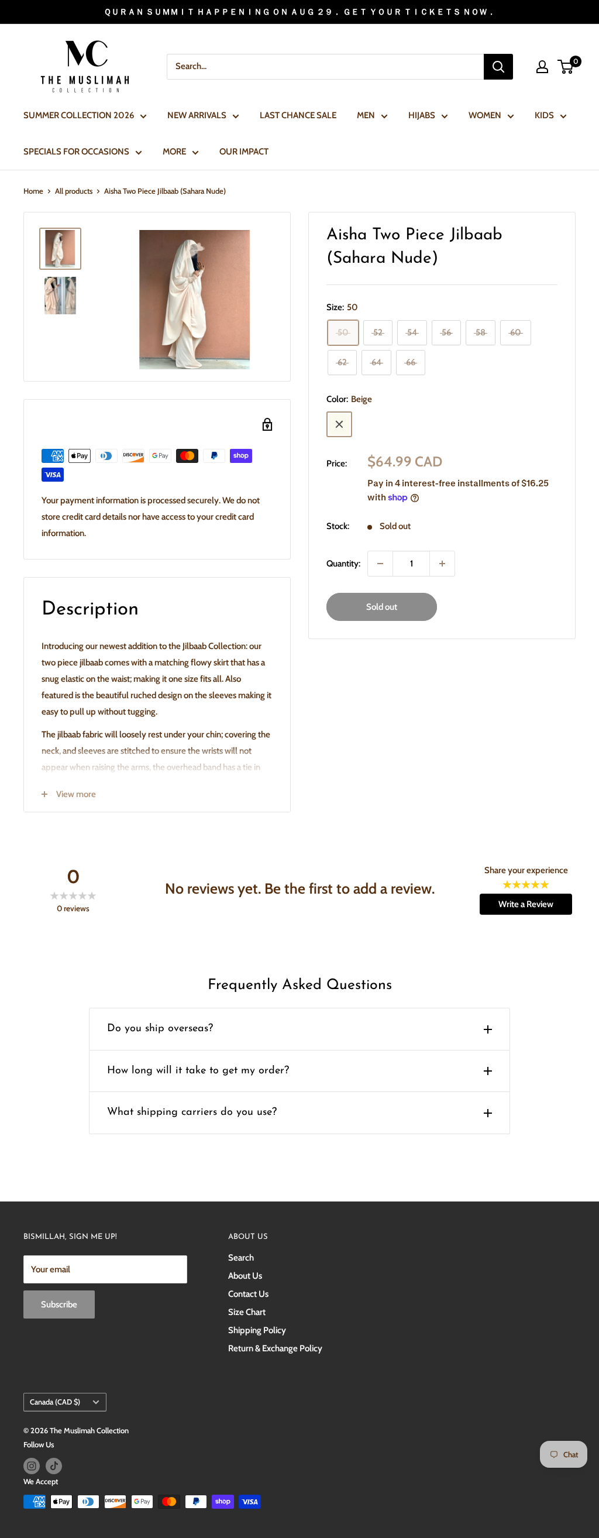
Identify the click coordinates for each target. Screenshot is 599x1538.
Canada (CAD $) (55, 1402)
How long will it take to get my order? (198, 1071)
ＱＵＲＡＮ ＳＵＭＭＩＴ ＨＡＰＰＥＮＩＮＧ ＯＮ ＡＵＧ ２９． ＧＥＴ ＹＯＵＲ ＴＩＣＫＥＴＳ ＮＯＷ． (299, 11)
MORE (174, 151)
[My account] (542, 66)
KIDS (544, 115)
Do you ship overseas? (160, 1029)
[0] (566, 67)
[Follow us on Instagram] (31, 1466)
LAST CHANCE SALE (298, 115)
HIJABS (421, 115)
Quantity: (343, 563)
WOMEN (485, 115)
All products (73, 190)
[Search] (498, 67)
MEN (366, 115)
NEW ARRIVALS (196, 115)
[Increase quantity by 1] (442, 563)
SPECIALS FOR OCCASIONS (76, 151)
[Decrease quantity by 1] (380, 563)
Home (33, 190)
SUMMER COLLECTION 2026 (78, 115)
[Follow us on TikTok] (54, 1466)
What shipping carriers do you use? (192, 1112)
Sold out (381, 607)
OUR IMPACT (243, 151)
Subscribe (59, 1304)
